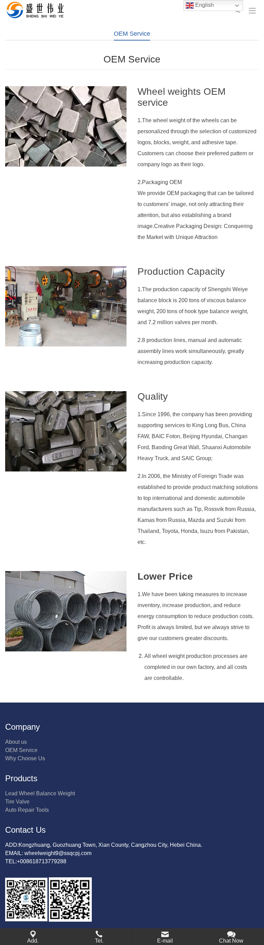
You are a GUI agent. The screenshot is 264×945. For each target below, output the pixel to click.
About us (16, 742)
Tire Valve (17, 802)
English (204, 5)
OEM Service (21, 750)
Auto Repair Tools (27, 810)
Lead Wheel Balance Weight (40, 793)
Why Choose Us (25, 758)
